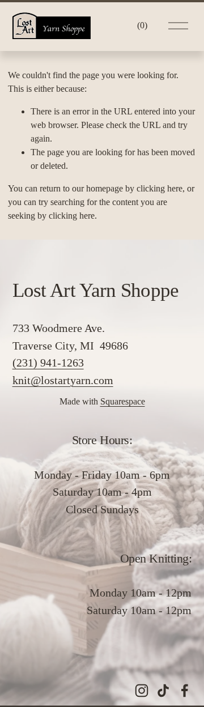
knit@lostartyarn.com (62, 380)
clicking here (159, 188)
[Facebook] (185, 690)
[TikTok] (163, 690)
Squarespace (122, 401)
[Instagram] (141, 690)
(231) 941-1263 (48, 362)
